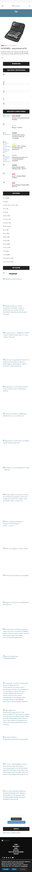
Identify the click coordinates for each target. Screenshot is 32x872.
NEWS (16, 848)
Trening (14, 155)
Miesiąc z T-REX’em (17, 127)
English (16, 854)
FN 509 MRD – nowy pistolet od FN (14, 48)
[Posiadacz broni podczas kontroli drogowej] (7, 118)
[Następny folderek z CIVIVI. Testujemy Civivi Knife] (16, 318)
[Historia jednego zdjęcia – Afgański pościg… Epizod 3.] (7, 167)
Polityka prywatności (16, 852)
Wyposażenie (6, 261)
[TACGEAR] (16, 6)
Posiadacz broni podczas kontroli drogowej (20, 118)
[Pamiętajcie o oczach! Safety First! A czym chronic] (16, 399)
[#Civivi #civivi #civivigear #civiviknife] (16, 587)
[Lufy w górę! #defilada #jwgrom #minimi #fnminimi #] (16, 803)
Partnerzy (16, 846)
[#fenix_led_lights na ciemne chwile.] (16, 560)
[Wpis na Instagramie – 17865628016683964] (16, 668)
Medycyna (6, 226)
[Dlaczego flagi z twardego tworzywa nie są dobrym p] (16, 507)
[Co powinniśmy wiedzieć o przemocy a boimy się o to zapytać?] (7, 136)
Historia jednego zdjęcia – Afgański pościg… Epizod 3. (19, 168)
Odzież (5, 237)
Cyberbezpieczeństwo (9, 205)
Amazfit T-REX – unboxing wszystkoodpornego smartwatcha (19, 147)
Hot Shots (6, 219)
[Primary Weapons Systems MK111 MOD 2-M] (7, 185)
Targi (4, 251)
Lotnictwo (6, 223)
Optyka (5, 240)
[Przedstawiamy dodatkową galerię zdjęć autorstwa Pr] (16, 641)
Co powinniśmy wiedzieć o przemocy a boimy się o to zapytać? (18, 136)
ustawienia (24, 866)
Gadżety (14, 125)
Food (4, 212)
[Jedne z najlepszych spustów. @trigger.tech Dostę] (16, 534)
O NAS (16, 844)
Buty (4, 201)
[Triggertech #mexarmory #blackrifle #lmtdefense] (16, 614)
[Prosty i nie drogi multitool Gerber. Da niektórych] (16, 372)
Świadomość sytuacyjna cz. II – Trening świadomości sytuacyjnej (20, 158)
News (5, 45)
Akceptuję (5, 869)
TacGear (14, 165)
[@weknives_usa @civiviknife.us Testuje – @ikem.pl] (16, 480)
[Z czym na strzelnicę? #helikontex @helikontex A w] (16, 426)
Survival (5, 244)
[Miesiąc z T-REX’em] (7, 127)
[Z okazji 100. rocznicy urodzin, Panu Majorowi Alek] (16, 695)
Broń (2, 45)
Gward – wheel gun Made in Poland (18, 177)
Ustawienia (22, 869)
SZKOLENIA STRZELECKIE (11, 833)
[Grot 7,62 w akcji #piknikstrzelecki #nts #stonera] (16, 776)
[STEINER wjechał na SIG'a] (16, 291)
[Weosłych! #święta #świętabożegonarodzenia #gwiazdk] (16, 749)
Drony (5, 208)
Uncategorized (7, 258)
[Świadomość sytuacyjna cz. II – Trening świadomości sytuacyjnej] (7, 158)
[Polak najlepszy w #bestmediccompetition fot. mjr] (16, 722)
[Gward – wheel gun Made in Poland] (7, 176)
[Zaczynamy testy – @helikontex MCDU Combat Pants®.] (16, 345)
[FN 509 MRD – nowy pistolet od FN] (16, 31)
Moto (4, 230)
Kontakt (16, 850)
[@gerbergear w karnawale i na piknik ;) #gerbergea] (16, 453)
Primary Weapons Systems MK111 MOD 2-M (20, 185)
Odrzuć (14, 869)
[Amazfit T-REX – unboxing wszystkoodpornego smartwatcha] (7, 147)
